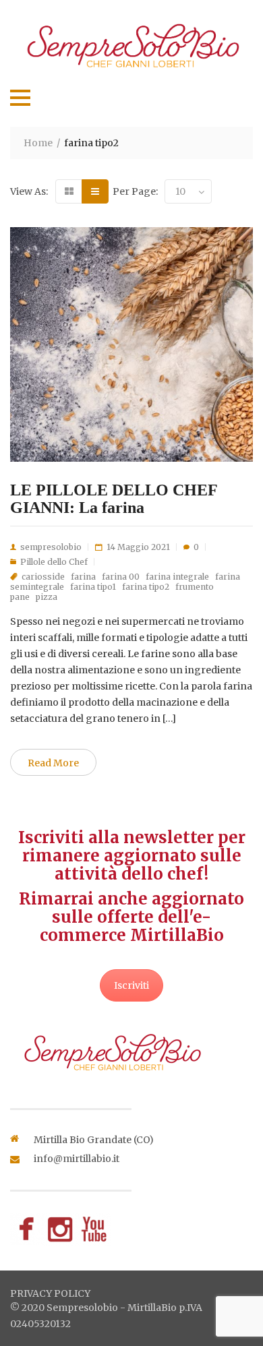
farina (83, 577)
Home (38, 143)
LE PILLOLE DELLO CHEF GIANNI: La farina (113, 498)
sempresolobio (51, 547)
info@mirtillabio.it (76, 1159)
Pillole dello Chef (54, 562)
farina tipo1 (93, 587)
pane (20, 597)
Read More (53, 763)
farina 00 (121, 577)
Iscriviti (131, 985)
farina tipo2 (145, 587)
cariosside (43, 577)
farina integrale (177, 577)
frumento (194, 587)
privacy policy (50, 1293)
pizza (46, 597)
